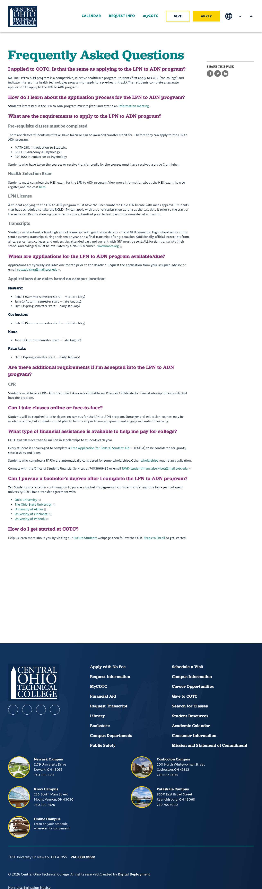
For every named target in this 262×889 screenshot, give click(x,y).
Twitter (55, 710)
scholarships (149, 460)
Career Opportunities (193, 686)
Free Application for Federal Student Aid (100, 448)
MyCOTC (98, 686)
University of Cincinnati (32, 514)
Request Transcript (109, 706)
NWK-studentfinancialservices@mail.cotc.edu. (155, 468)
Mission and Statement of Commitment (209, 745)
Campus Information (192, 676)
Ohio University (26, 500)
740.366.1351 (44, 775)
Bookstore (100, 725)
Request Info (122, 16)
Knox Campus (46, 789)
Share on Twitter (217, 73)
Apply (206, 16)
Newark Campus (48, 759)
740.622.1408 (167, 775)
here (42, 187)
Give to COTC (184, 696)
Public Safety (103, 745)
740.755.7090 (167, 805)
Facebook (13, 710)
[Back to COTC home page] (31, 16)
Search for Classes (190, 706)
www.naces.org (108, 246)
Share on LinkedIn (225, 73)
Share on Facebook (210, 73)
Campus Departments (111, 735)
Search (240, 16)
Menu (251, 16)
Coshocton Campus (173, 759)
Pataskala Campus (173, 789)
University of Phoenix (30, 519)
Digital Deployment (134, 874)
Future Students (85, 538)
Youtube (27, 710)
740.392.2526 (44, 805)
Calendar (91, 16)
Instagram (41, 710)
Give (178, 16)
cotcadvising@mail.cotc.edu (37, 269)
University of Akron (29, 509)
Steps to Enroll (155, 538)
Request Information (110, 676)
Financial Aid (103, 696)
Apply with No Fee (108, 666)
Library (97, 715)
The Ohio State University (33, 504)
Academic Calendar (191, 725)
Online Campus (47, 819)
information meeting (134, 106)
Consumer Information (194, 735)
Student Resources (190, 715)
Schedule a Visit (187, 666)
